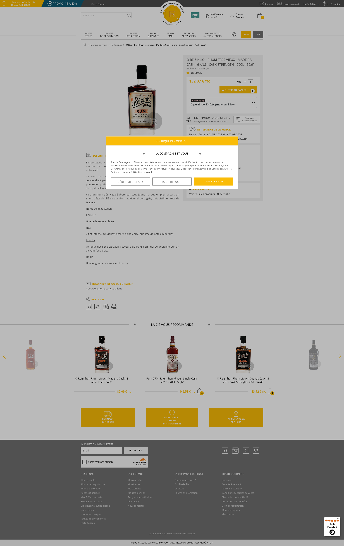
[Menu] (338, 519)
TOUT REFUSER (172, 181)
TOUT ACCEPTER (213, 181)
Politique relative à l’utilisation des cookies (133, 172)
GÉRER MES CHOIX (130, 181)
